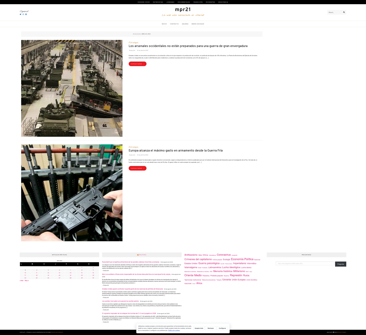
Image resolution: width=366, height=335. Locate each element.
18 (36, 275)
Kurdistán (204, 267)
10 (25, 273)
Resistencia (223, 2)
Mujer (251, 271)
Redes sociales (198, 23)
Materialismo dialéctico (190, 271)
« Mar (22, 281)
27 (59, 278)
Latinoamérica (214, 267)
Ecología (226, 259)
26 (48, 278)
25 (36, 278)
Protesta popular (216, 275)
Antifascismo (191, 254)
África (199, 283)
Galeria (185, 23)
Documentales (184, 2)
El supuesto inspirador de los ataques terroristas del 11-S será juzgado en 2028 (129, 314)
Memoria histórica (222, 271)
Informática (251, 263)
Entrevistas (158, 2)
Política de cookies (57, 332)
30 (93, 278)
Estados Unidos (190, 263)
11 (36, 273)
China (205, 254)
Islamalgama (190, 267)
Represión (236, 275)
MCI (211, 271)
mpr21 (183, 9)
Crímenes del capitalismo (198, 259)
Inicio (164, 23)
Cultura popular (217, 259)
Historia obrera (228, 263)
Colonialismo (212, 255)
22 (82, 275)
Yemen (193, 283)
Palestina (206, 275)
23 (93, 275)
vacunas (187, 283)
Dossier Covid (144, 2)
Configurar (222, 328)
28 (70, 278)
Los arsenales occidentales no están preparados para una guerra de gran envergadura (188, 46)
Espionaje (257, 259)
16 (93, 273)
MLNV (247, 271)
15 (81, 273)
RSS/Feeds (142, 255)
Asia (200, 255)
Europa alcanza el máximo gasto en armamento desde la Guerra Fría (176, 151)
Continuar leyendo (137, 64)
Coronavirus (224, 254)
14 (70, 273)
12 (48, 273)
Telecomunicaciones (209, 280)
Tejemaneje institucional (192, 280)
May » (27, 281)
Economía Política (242, 259)
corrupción (234, 255)
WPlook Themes (341, 332)
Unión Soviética (251, 280)
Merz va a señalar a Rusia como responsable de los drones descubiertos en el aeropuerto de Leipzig (136, 274)
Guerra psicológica (209, 263)
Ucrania (226, 279)
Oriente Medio (193, 275)
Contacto (174, 23)
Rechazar (211, 328)
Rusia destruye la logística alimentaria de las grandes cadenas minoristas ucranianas (130, 262)
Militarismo (239, 271)
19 (48, 275)
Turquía (219, 280)
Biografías (210, 2)
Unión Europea (239, 279)
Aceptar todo (199, 328)
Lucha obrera (246, 267)
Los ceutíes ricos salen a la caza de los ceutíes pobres (120, 301)
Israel (199, 267)
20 (59, 275)
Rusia (246, 275)
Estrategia (133, 42)
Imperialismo (239, 263)
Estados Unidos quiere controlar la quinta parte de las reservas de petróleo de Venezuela (132, 289)
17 (25, 275)
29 (82, 278)
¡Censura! (170, 2)
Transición (198, 2)
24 (25, 278)
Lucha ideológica (231, 267)
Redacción (132, 50)
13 (59, 273)
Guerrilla (222, 263)
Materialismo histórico (203, 271)
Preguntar (340, 264)
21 (70, 275)
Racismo (226, 276)
